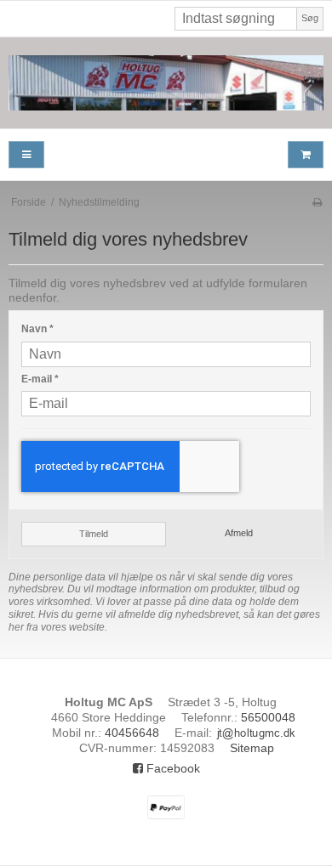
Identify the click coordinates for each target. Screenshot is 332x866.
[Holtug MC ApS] (166, 82)
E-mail (40, 379)
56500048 (268, 717)
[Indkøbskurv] (305, 155)
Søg (309, 18)
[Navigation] (26, 155)
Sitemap (252, 748)
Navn (37, 329)
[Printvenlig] (317, 202)
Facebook (171, 768)
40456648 (132, 732)
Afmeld (239, 533)
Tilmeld (93, 534)
